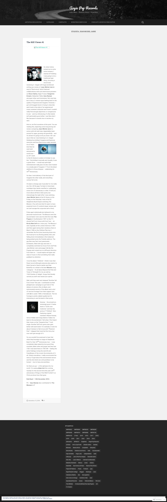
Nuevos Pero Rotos (91, 465)
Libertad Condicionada (89, 459)
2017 (91, 435)
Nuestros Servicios (79, 22)
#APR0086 (85, 432)
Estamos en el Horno (80, 450)
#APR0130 (69, 435)
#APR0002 (69, 429)
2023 (83, 438)
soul (91, 477)
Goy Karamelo (96, 450)
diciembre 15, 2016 (34, 400)
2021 (77, 438)
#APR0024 (85, 429)
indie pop (68, 456)
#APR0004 (77, 429)
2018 (97, 435)
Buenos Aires (76, 447)
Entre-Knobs (69, 450)
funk (89, 450)
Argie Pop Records (83, 8)
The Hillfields (69, 484)
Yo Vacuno (69, 487)
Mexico (80, 462)
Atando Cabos (87, 444)
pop (91, 468)
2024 (88, 438)
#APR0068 (69, 432)
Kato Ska (68, 459)
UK (97, 484)
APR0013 (76, 441)
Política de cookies (47, 498)
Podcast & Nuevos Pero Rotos (103, 22)
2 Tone (76, 435)
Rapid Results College (71, 471)
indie (95, 453)
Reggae (82, 471)
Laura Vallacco (77, 459)
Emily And (92, 447)
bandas (95, 444)
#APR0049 (93, 429)
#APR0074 (77, 432)
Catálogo (50, 22)
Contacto (63, 22)
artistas (68, 444)
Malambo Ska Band (71, 462)
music (86, 462)
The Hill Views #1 (35, 42)
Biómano (68, 447)
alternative (69, 441)
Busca (142, 22)
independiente (87, 453)
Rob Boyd (88, 471)
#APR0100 (93, 432)
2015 (81, 435)
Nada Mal (68, 465)
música (92, 462)
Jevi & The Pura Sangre (79, 456)
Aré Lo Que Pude (77, 444)
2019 (67, 438)
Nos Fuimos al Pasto (78, 465)
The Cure (98, 481)
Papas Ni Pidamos (71, 468)
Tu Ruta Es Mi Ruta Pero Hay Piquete (84, 484)
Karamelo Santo (92, 456)
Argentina (83, 441)
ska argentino (85, 475)
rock (94, 471)
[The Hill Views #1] (42, 54)
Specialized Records (71, 481)
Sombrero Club (84, 477)
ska (79, 475)
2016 (86, 435)
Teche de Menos (89, 481)
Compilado (85, 447)
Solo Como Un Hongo (71, 477)
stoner (80, 481)
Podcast (86, 468)
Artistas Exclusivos (33, 22)
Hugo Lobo (79, 453)
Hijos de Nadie (70, 453)
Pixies (79, 468)
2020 (72, 438)
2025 (93, 438)
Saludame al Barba (71, 475)
